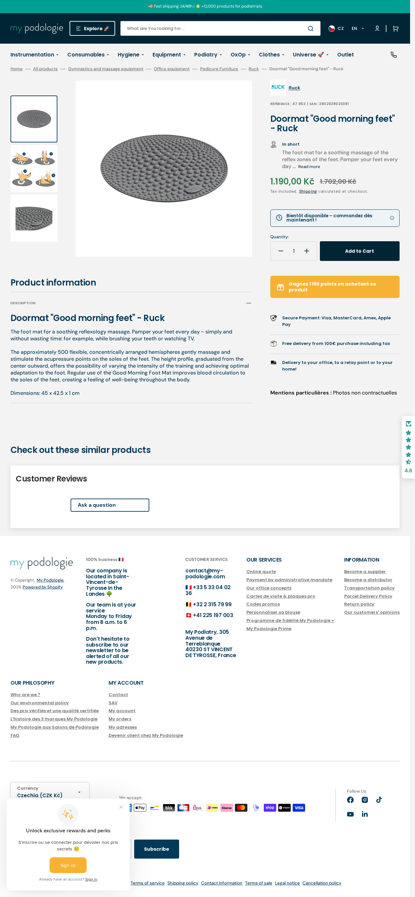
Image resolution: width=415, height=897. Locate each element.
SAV (113, 703)
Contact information (221, 883)
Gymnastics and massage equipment (105, 69)
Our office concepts (268, 588)
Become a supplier (365, 572)
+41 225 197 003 (213, 615)
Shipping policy (182, 883)
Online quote (261, 572)
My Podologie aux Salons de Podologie (54, 727)
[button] (394, 28)
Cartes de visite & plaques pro (280, 596)
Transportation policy (369, 588)
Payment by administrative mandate (289, 580)
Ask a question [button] (97, 505)
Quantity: (279, 237)
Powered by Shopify (43, 587)
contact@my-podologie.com (205, 573)
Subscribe (156, 849)
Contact (118, 695)
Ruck (254, 69)
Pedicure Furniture (219, 69)
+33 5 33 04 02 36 (208, 590)
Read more (309, 166)
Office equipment (172, 69)
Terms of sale (258, 883)
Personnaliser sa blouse (273, 612)
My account (122, 711)
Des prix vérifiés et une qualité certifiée (54, 711)
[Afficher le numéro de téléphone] (394, 55)
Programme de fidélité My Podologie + (290, 620)
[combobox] (220, 28)
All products (45, 69)
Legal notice (287, 883)
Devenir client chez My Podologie (146, 735)
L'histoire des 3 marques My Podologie (53, 719)
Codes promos (263, 604)
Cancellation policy (322, 883)
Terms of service (148, 883)
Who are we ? (25, 695)
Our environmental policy (39, 703)
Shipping (308, 191)
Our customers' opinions (372, 612)
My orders (120, 719)
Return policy (359, 604)
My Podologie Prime (268, 629)
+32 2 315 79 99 (212, 604)
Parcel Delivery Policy (368, 596)
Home (16, 69)
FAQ (14, 735)
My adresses (123, 727)
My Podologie (50, 580)
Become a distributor (368, 580)
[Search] (312, 28)
